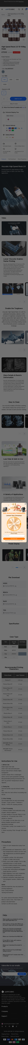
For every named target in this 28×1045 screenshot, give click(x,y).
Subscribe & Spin (14, 538)
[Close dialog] (25, 504)
